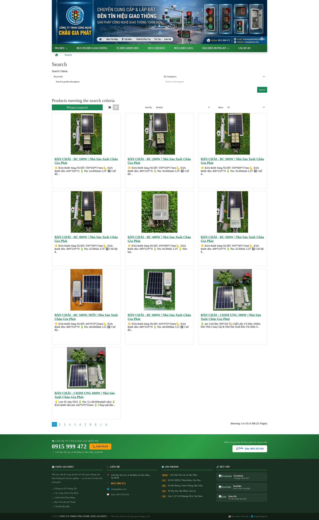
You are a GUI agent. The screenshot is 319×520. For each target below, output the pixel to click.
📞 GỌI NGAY (100, 446)
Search (68, 54)
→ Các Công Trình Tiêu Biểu (65, 493)
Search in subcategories (174, 82)
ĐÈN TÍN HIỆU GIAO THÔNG (92, 48)
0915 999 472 (69, 446)
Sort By (148, 107)
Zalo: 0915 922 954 (254, 448)
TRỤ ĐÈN (59, 48)
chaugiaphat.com (118, 489)
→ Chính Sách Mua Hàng (63, 497)
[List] (110, 107)
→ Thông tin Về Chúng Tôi (64, 488)
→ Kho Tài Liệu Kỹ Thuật (63, 502)
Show (220, 107)
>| (106, 424)
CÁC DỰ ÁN (244, 48)
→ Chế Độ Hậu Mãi (61, 506)
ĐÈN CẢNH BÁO (156, 48)
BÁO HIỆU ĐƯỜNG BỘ (214, 48)
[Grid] (116, 107)
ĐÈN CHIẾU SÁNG (183, 48)
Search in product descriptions (68, 82)
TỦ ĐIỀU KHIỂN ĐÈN (127, 48)
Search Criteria (59, 71)
